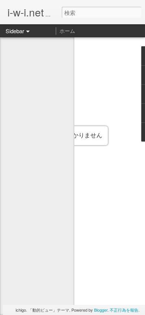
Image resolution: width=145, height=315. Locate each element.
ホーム (67, 30)
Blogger (100, 310)
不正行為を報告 (124, 310)
